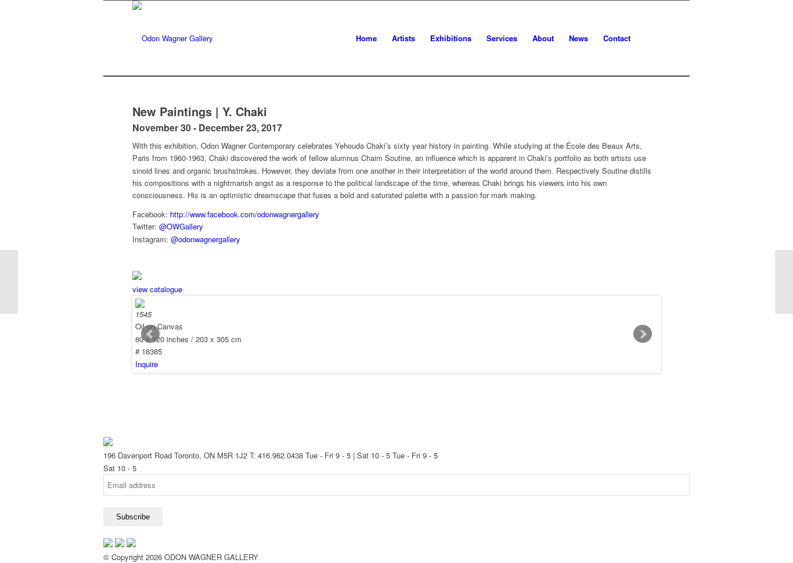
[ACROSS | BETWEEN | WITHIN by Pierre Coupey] (9, 282)
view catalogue (157, 289)
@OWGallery (181, 226)
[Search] (649, 38)
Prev (150, 334)
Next (642, 334)
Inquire (146, 364)
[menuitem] (366, 38)
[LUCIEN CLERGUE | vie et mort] (784, 282)
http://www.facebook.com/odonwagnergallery (244, 214)
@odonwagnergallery (205, 239)
